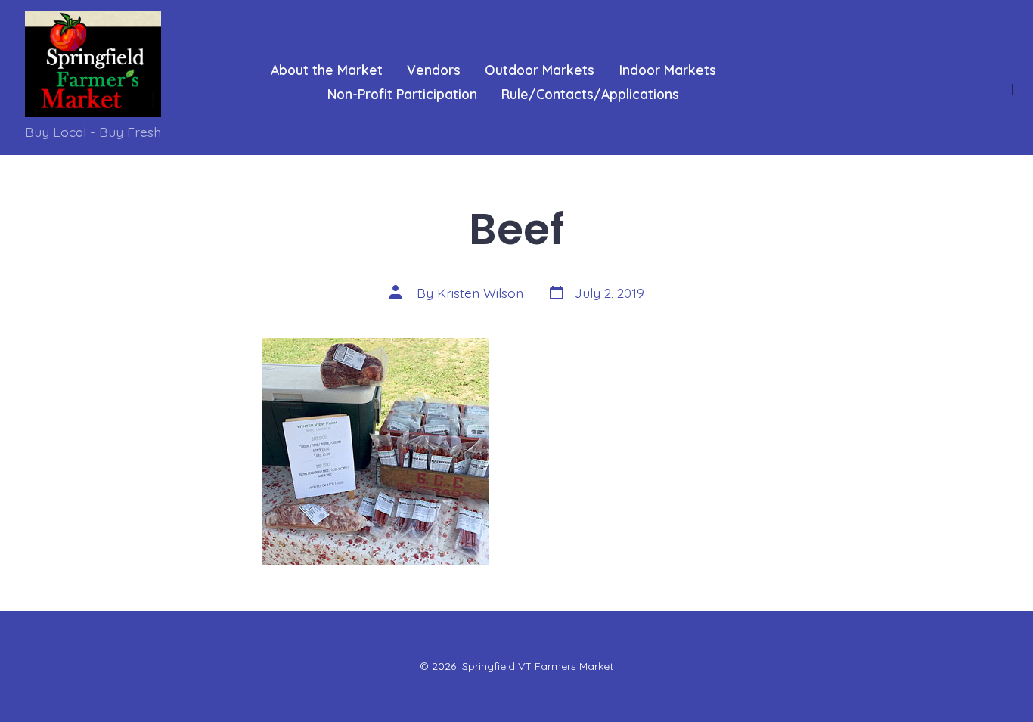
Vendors (434, 69)
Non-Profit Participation (402, 93)
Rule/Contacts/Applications (590, 93)
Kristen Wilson (480, 292)
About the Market (327, 69)
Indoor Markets (667, 69)
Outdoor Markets (539, 69)
